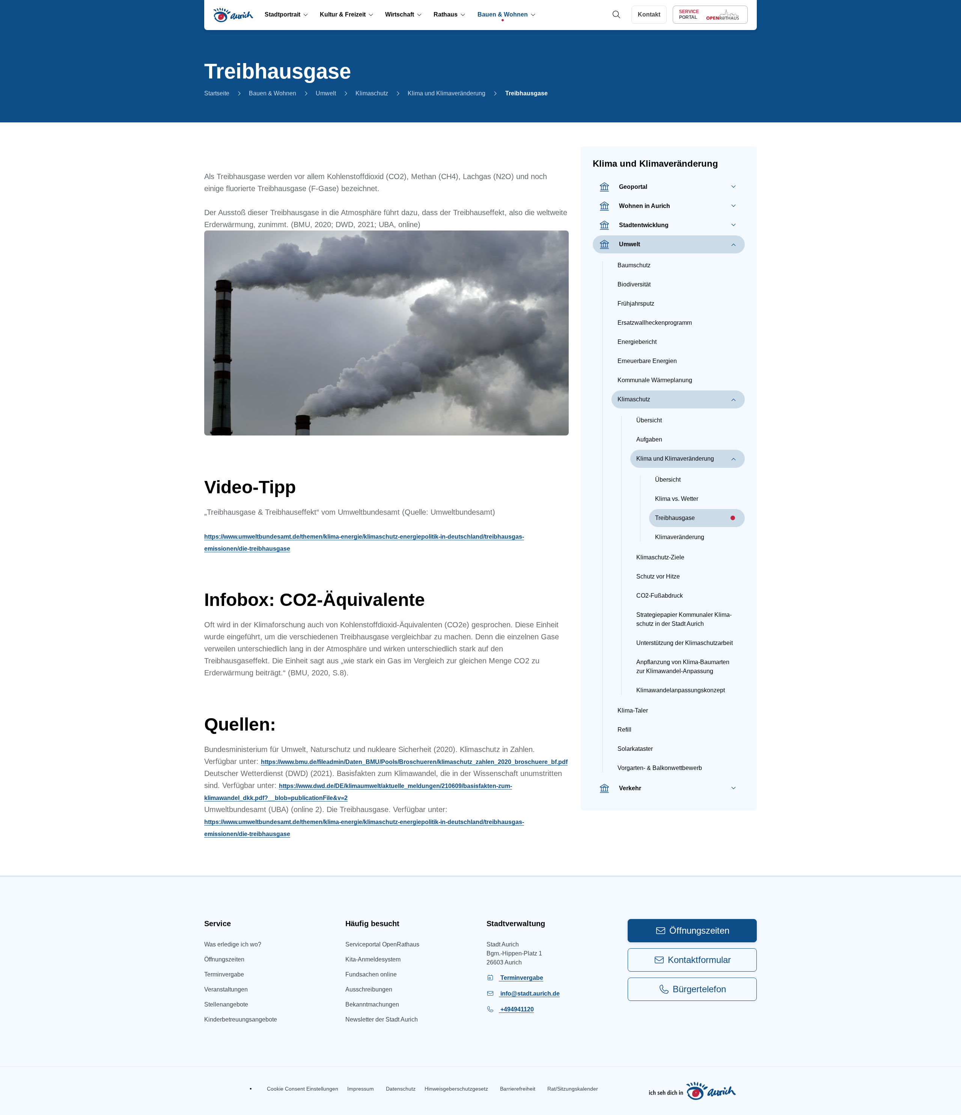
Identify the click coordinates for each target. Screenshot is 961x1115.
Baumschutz (634, 265)
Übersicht (649, 420)
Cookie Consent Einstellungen (302, 1089)
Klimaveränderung (679, 537)
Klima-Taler (633, 710)
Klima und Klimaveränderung (446, 93)
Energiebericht (637, 342)
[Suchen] (616, 15)
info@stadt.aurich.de (529, 993)
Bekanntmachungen (372, 1004)
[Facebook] (209, 1088)
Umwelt (326, 93)
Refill (624, 729)
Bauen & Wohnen (272, 93)
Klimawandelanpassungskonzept (680, 690)
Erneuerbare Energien (647, 361)
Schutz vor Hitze (658, 576)
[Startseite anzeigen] (233, 15)
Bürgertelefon (699, 989)
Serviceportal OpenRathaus (382, 944)
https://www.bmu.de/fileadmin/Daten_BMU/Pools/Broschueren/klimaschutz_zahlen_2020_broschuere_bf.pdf (414, 762)
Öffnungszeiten (224, 959)
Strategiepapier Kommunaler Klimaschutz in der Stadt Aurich (684, 619)
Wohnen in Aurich (644, 206)
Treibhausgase (526, 93)
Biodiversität (634, 284)
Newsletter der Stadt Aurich (381, 1019)
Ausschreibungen (368, 989)
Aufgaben (649, 439)
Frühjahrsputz (636, 303)
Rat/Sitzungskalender (572, 1089)
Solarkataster (635, 749)
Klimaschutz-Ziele (660, 557)
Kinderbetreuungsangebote (240, 1019)
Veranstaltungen (226, 989)
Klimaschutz (371, 93)
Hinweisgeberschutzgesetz (456, 1089)
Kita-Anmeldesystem (373, 959)
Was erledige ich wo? (232, 944)
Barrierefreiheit (517, 1089)
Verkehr (630, 788)
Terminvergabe (224, 974)
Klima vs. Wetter (676, 499)
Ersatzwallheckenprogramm (655, 322)
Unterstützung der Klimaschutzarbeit (684, 643)
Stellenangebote (226, 1004)
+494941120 (516, 1009)
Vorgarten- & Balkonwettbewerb (660, 768)
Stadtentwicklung (644, 225)
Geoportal (633, 187)
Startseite (216, 93)
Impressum (360, 1089)
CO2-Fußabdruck (659, 595)
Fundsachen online (371, 974)
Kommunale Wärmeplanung (655, 380)
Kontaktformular (699, 960)
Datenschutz (401, 1089)
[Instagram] (229, 1088)
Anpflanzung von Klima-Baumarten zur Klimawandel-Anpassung (682, 666)
